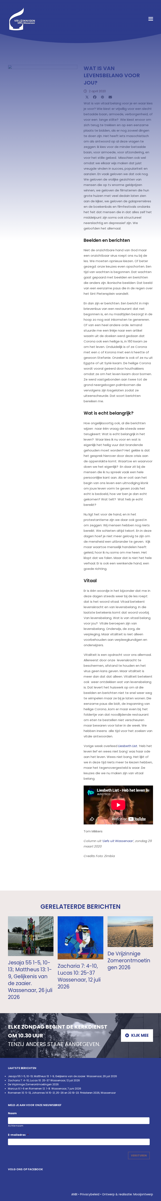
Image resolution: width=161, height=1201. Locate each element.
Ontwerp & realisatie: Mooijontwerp (127, 1194)
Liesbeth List (127, 746)
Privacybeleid (89, 1194)
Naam (12, 1113)
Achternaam (15, 1125)
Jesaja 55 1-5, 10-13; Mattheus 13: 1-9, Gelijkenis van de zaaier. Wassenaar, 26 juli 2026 (30, 980)
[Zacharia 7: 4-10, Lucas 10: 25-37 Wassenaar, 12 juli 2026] (80, 937)
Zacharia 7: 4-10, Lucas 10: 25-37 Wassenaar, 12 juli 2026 (79, 976)
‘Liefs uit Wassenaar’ (118, 841)
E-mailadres (18, 1135)
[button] (150, 19)
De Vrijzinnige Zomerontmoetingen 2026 (129, 960)
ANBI (74, 1194)
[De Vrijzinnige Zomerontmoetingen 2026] (130, 931)
